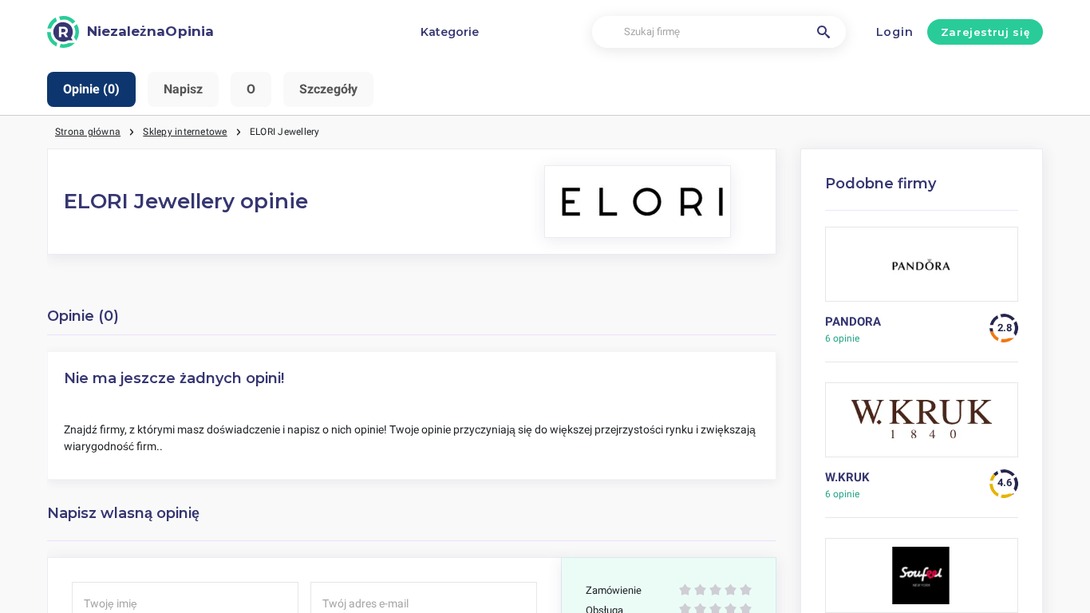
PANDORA (853, 321)
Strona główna (87, 131)
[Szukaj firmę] (823, 32)
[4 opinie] (922, 425)
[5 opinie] (922, 270)
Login (895, 32)
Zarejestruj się (985, 32)
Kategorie (450, 32)
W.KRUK (847, 477)
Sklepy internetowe (185, 131)
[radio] (685, 591)
